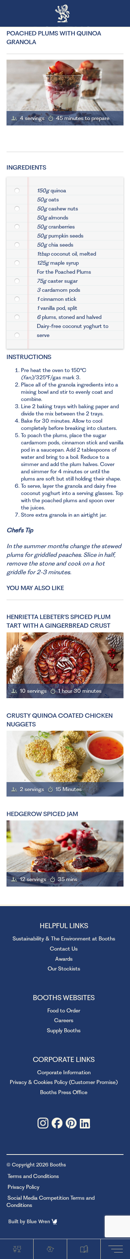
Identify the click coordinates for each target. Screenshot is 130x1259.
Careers (63, 1020)
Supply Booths (64, 1030)
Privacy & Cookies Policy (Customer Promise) (64, 1082)
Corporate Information (64, 1072)
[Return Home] (65, 14)
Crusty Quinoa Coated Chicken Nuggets (59, 720)
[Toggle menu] (117, 1248)
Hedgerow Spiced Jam (42, 814)
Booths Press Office (63, 1092)
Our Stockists (64, 968)
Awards (64, 959)
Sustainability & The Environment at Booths (64, 938)
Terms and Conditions (33, 1176)
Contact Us (64, 949)
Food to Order (63, 1010)
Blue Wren (39, 1221)
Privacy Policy (23, 1187)
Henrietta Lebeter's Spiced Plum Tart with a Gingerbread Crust (58, 621)
